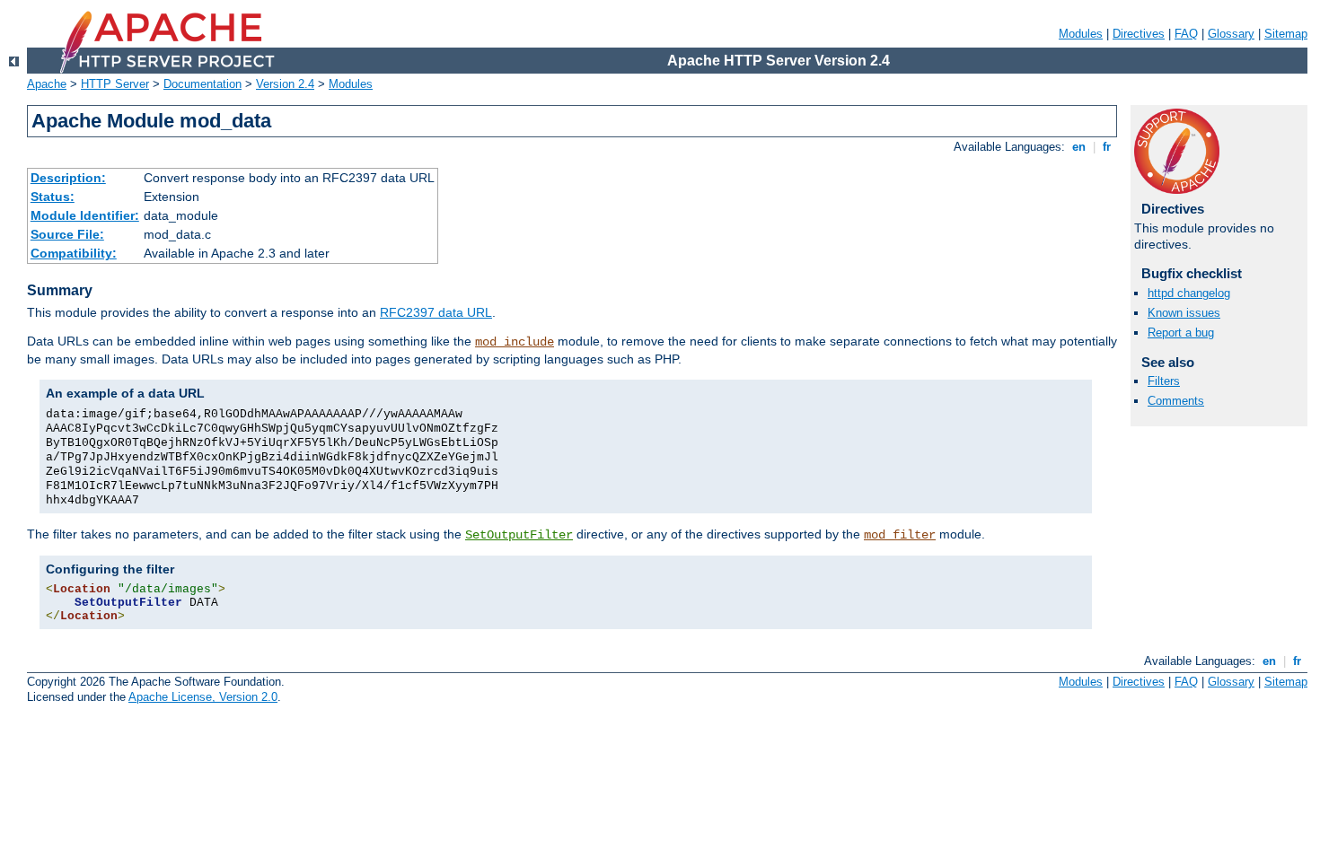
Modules (1081, 33)
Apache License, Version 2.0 (202, 697)
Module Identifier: (85, 215)
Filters (1164, 381)
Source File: (67, 234)
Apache (46, 84)
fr (1106, 146)
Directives (1139, 33)
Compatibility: (74, 253)
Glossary (1231, 33)
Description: (68, 178)
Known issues (1184, 313)
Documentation (202, 84)
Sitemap (1285, 33)
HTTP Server (115, 84)
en (1079, 146)
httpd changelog (1189, 293)
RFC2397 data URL (436, 312)
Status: (53, 196)
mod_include (514, 342)
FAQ (1186, 33)
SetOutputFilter (519, 535)
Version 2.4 (285, 84)
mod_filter (900, 535)
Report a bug (1181, 332)
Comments (1176, 400)
